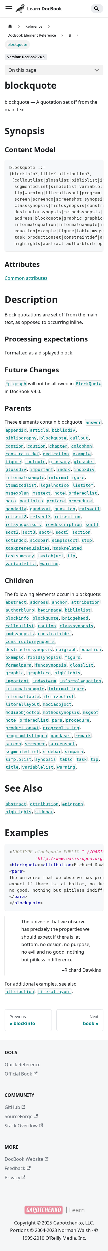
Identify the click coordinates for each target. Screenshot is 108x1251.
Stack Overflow (21, 1125)
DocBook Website (24, 1159)
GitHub (12, 1107)
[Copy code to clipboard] (96, 167)
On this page (22, 70)
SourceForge (19, 1116)
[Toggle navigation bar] (9, 8)
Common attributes (26, 278)
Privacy (12, 1177)
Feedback (15, 1168)
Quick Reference (23, 1064)
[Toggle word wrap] (86, 167)
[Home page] (10, 26)
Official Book (18, 1074)
